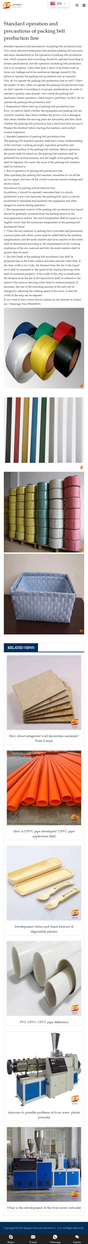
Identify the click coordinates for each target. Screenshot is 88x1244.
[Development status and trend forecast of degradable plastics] (44, 883)
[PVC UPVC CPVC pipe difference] (44, 978)
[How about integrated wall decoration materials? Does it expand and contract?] (44, 692)
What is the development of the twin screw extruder (44, 1208)
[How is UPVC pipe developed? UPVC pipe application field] (44, 788)
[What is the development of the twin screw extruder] (44, 1164)
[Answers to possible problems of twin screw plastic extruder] (44, 1069)
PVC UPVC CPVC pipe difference (44, 1022)
